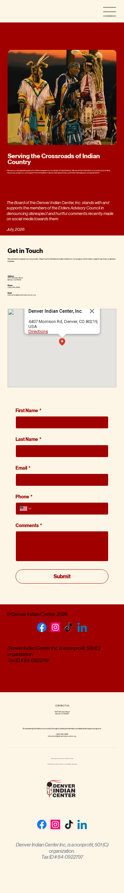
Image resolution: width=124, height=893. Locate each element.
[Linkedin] (82, 627)
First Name (28, 410)
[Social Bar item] (55, 627)
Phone (24, 497)
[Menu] (109, 11)
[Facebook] (42, 627)
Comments (29, 525)
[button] (62, 342)
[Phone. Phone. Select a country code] (26, 508)
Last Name (28, 439)
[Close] (92, 311)
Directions (38, 331)
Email (23, 468)
